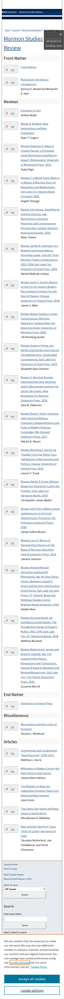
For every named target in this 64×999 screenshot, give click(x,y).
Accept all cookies (32, 979)
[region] (32, 966)
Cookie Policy (39, 967)
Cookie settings (19, 962)
